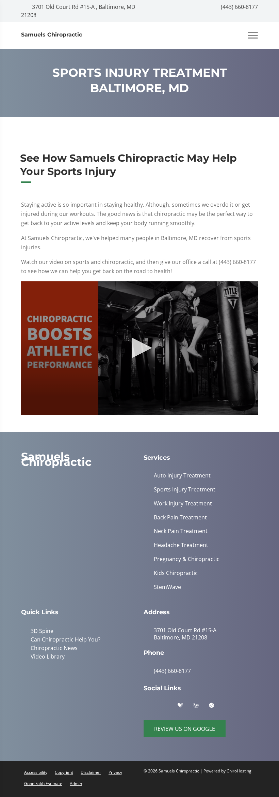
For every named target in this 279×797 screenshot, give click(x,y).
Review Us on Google (184, 729)
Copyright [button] (64, 772)
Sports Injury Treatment (184, 489)
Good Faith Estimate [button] (43, 783)
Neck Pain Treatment (181, 531)
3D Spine (40, 631)
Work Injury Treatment (183, 503)
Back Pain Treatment (180, 517)
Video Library (46, 655)
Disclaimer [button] (91, 772)
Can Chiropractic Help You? (64, 639)
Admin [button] (76, 783)
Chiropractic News (52, 647)
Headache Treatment (181, 545)
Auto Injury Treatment (182, 475)
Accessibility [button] (35, 772)
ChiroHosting (239, 771)
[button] (139, 348)
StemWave (167, 587)
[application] (139, 348)
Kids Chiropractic (176, 573)
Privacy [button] (115, 772)
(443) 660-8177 (238, 7)
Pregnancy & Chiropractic (186, 559)
